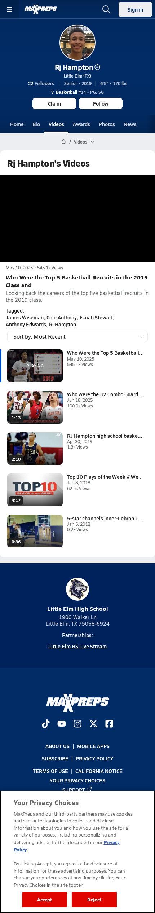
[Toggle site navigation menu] (9, 9)
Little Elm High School (77, 608)
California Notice (99, 771)
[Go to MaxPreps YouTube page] (61, 724)
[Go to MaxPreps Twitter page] (93, 724)
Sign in (135, 9)
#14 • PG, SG (77, 92)
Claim (54, 103)
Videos (56, 124)
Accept (44, 899)
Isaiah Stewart (96, 317)
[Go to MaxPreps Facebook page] (109, 724)
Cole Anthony (61, 317)
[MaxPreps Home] (41, 9)
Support (73, 789)
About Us (57, 746)
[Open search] (106, 9)
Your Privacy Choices (77, 780)
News (130, 124)
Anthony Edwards (26, 324)
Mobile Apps (93, 746)
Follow (100, 103)
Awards (81, 124)
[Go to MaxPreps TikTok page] (45, 724)
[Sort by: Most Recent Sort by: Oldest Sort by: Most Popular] (77, 336)
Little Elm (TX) (77, 76)
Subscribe (55, 758)
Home (17, 124)
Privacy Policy (94, 758)
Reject (94, 899)
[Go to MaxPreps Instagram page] (77, 724)
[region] (77, 852)
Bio (36, 124)
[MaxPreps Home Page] (63, 141)
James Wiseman (25, 317)
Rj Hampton (74, 67)
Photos (107, 124)
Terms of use (50, 771)
